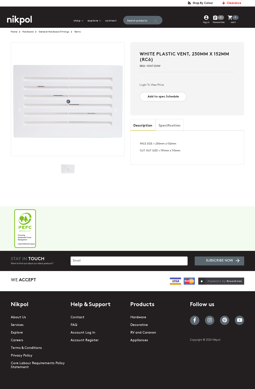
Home (14, 32)
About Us (18, 317)
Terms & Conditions (26, 348)
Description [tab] (142, 125)
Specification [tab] (170, 125)
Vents (77, 32)
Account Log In (83, 332)
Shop (77, 20)
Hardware (28, 32)
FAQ (74, 325)
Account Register (85, 340)
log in (206, 22)
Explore (93, 20)
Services (17, 325)
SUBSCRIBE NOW (219, 260)
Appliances (139, 340)
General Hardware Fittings (54, 32)
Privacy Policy (21, 355)
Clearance (233, 3)
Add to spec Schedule (163, 96)
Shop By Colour (202, 3)
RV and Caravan (143, 332)
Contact (111, 20)
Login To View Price (152, 85)
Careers (17, 340)
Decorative (139, 325)
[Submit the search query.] (156, 21)
